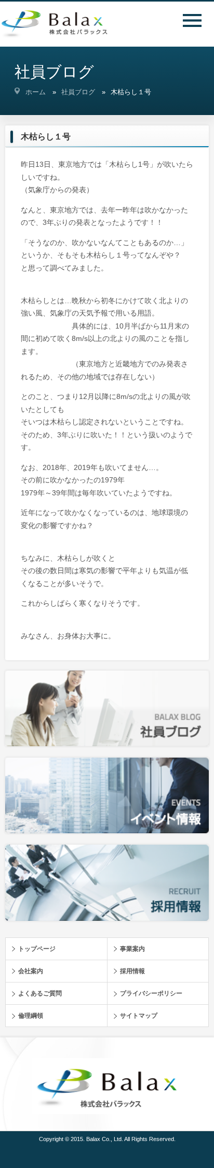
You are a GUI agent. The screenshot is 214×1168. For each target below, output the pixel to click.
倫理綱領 (30, 1015)
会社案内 (30, 971)
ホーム (35, 92)
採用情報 (132, 971)
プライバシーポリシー (151, 993)
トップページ (37, 948)
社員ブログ (78, 92)
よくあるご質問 (40, 993)
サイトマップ (138, 1015)
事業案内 (132, 948)
